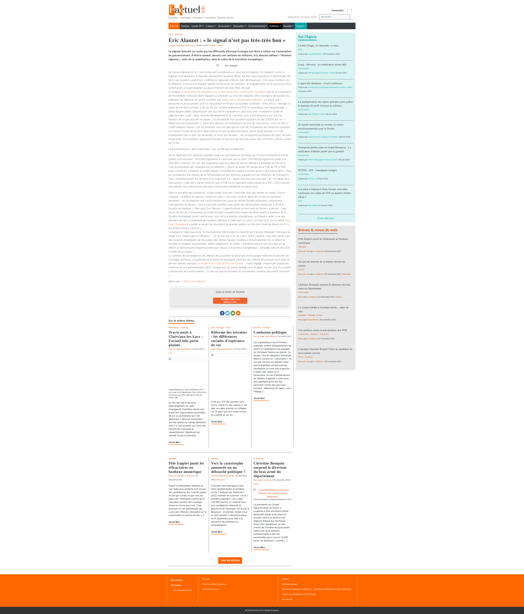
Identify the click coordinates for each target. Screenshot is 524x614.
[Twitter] (227, 313)
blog (300, 49)
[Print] (238, 313)
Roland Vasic (189, 45)
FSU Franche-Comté (316, 114)
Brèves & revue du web (317, 230)
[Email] (232, 313)
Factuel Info (257, 610)
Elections (257, 328)
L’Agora (300, 26)
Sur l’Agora (307, 37)
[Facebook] (222, 313)
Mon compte (177, 580)
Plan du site (287, 599)
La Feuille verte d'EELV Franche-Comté (220, 263)
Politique (178, 34)
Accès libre (174, 442)
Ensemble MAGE (315, 54)
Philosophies (174, 328)
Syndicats (309, 357)
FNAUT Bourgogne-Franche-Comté (322, 160)
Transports (324, 334)
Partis (171, 34)
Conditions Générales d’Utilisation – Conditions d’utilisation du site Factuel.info (316, 589)
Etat (213, 328)
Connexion (337, 10)
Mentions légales (289, 584)
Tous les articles (230, 560)
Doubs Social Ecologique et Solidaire (323, 137)
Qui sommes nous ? (211, 589)
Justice (301, 269)
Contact (285, 579)
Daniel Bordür (185, 349)
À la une (206, 579)
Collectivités (259, 458)
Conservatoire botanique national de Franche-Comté (330, 87)
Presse (320, 315)
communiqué (303, 68)
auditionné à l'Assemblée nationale (242, 100)
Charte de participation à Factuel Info (298, 594)
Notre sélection (325, 218)
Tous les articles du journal (214, 584)
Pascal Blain (313, 205)
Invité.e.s (312, 179)
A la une (174, 26)
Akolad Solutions (271, 610)
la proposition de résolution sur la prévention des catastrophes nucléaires (223, 92)
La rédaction (189, 476)
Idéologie (220, 328)
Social (228, 328)
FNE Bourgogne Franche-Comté (321, 73)
